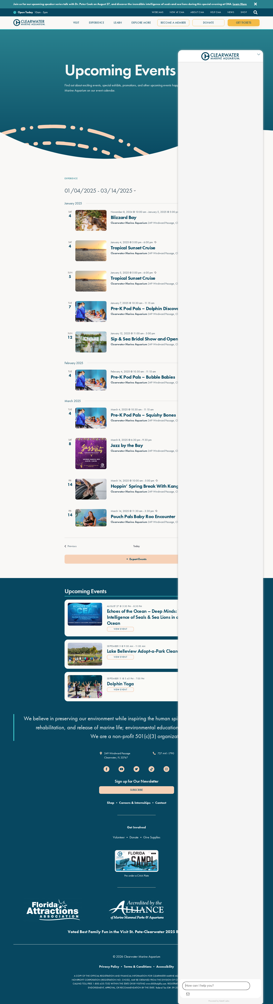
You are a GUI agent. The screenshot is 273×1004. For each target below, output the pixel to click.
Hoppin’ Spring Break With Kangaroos (150, 486)
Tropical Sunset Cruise (133, 248)
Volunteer (119, 837)
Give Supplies (151, 837)
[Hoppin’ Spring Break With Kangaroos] (91, 489)
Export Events (138, 559)
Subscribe (136, 790)
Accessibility (165, 966)
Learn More (240, 4)
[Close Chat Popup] (260, 54)
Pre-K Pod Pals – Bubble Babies (143, 377)
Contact (160, 803)
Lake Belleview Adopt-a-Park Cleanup (145, 651)
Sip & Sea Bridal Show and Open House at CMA (159, 339)
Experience (71, 178)
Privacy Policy (109, 966)
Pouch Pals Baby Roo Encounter (143, 516)
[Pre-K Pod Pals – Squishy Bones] (91, 418)
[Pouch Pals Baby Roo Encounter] (91, 518)
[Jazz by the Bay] (91, 453)
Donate (134, 837)
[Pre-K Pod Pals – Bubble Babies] (91, 380)
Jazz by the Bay (127, 445)
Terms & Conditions (137, 966)
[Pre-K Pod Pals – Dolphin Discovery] (91, 311)
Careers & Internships (134, 803)
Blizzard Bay (123, 217)
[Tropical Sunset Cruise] (91, 250)
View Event (120, 629)
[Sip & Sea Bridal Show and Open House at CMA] (91, 341)
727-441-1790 (166, 753)
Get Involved (136, 827)
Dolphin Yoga (120, 684)
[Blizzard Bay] (91, 220)
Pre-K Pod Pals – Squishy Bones (143, 415)
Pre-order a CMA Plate (136, 875)
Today (136, 546)
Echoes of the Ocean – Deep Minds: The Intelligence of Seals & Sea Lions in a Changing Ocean (153, 617)
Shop (110, 803)
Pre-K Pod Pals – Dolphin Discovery (147, 308)
